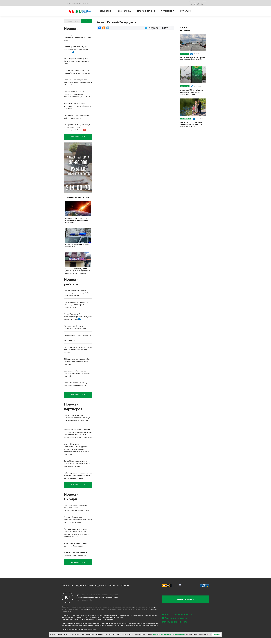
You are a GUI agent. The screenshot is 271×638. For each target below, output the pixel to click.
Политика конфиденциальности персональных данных (79, 629)
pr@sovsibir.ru (91, 619)
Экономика (124, 11)
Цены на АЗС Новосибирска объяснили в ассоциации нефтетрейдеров (191, 92)
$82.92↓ (87, 3)
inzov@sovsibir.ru (117, 617)
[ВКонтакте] (99, 28)
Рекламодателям (97, 585)
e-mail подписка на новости (178, 614)
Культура (185, 11)
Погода (125, 585)
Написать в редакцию (185, 599)
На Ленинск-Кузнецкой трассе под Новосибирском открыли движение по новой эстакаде (192, 60)
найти (86, 21)
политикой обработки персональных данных (169, 634)
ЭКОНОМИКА (184, 86)
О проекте (67, 585)
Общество (105, 11)
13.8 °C (81, 3)
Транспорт (167, 11)
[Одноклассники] (103, 28)
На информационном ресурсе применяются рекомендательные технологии (85, 623)
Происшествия (146, 11)
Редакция (81, 585)
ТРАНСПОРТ (184, 54)
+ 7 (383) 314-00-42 (88, 617)
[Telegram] (107, 28)
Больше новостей (78, 137)
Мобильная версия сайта (174, 622)
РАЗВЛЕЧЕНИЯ (185, 118)
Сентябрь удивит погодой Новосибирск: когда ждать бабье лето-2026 (191, 124)
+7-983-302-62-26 (107, 619)
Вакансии (114, 585)
